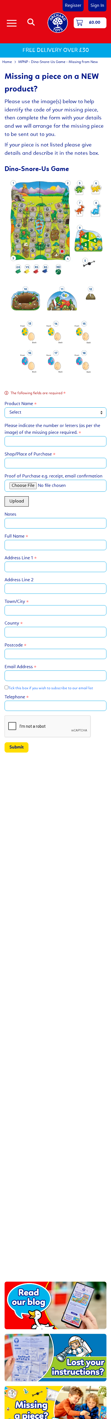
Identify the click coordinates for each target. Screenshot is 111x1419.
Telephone (15, 697)
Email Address (19, 667)
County (12, 623)
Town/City (15, 601)
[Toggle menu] (12, 23)
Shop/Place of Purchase (29, 454)
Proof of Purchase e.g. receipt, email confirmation (53, 476)
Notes (10, 514)
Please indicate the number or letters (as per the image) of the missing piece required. (52, 429)
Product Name (19, 404)
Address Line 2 (19, 580)
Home (7, 62)
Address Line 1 (19, 558)
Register (73, 5)
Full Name (15, 536)
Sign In (97, 5)
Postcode (14, 645)
